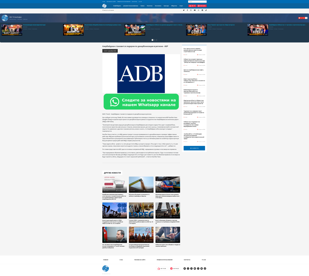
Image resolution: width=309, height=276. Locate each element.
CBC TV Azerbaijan (15, 17)
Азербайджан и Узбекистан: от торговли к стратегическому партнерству (287, 25)
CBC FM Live (176, 268)
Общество (174, 6)
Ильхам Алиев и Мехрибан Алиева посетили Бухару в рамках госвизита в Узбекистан (103, 25)
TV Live (140, 1)
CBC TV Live (163, 268)
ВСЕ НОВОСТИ (194, 148)
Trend (119, 117)
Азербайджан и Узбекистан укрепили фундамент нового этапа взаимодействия (164, 25)
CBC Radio (203, 6)
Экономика (158, 6)
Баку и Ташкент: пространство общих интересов (221, 25)
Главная (105, 260)
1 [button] (152, 40)
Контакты (134, 1)
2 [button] (154, 40)
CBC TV (193, 6)
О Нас (103, 1)
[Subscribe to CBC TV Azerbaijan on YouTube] (302, 18)
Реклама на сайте (111, 1)
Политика (149, 6)
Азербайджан (117, 6)
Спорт (181, 6)
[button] (156, 40)
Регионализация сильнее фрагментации (34, 25)
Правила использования (123, 1)
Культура (166, 6)
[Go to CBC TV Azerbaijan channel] (5, 18)
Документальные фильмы (130, 6)
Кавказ (142, 6)
